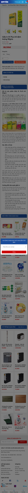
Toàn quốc (18, 2)
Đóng (14, 252)
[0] (26, 2)
